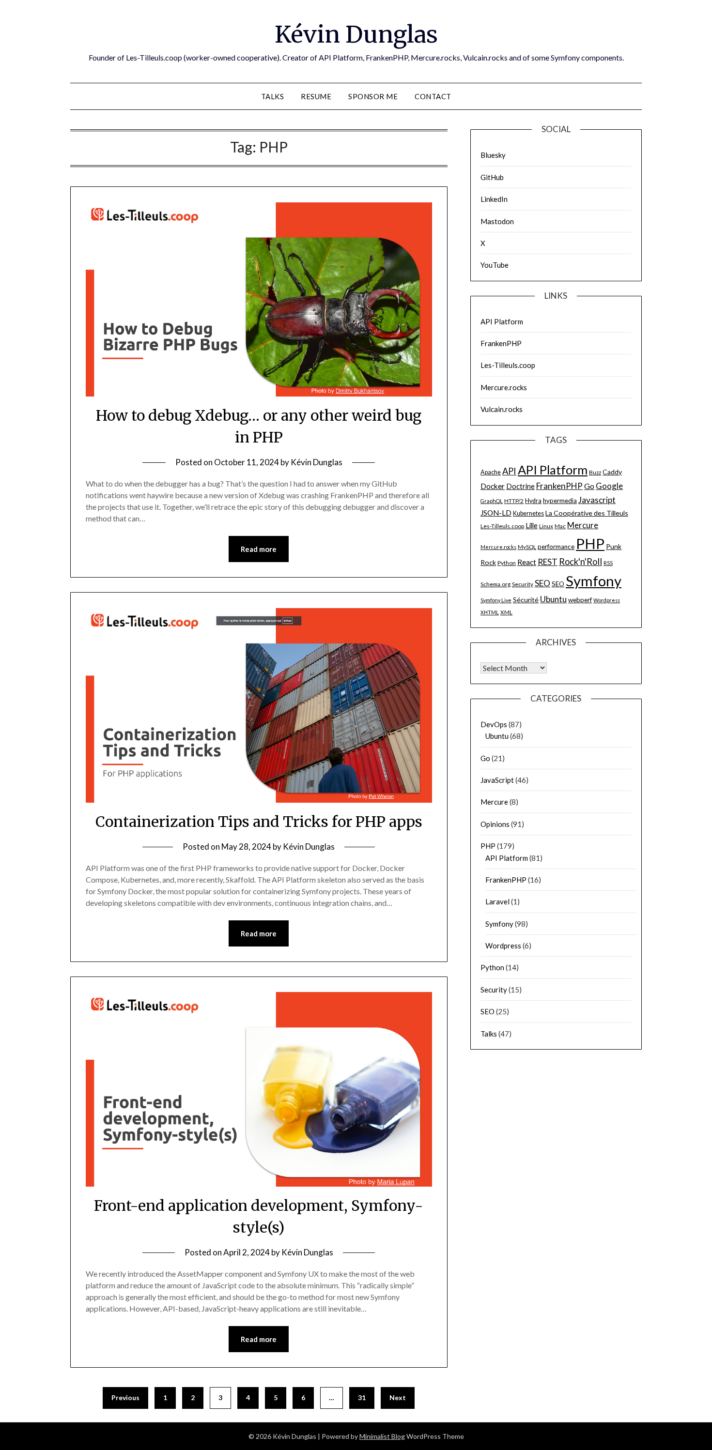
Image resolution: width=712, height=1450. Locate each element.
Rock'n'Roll (580, 561)
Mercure (582, 525)
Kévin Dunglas (356, 34)
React (526, 562)
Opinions (495, 824)
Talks (272, 96)
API (509, 471)
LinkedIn (494, 199)
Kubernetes (528, 513)
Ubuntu (553, 599)
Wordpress (606, 600)
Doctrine (520, 486)
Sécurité (526, 599)
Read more (259, 549)
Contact (433, 96)
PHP (590, 543)
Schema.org (495, 584)
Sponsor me (373, 96)
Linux (546, 526)
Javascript (597, 500)
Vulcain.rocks (501, 409)
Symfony (593, 580)
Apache (490, 472)
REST (547, 562)
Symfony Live (495, 600)
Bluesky (493, 155)
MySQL (527, 546)
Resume (316, 96)
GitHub (492, 177)
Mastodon (497, 221)
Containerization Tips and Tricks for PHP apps (258, 821)
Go (589, 485)
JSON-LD (495, 512)
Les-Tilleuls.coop (507, 365)
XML (506, 612)
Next (397, 1397)
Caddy (612, 472)
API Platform (501, 321)
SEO (542, 583)
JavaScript (497, 780)
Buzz (595, 472)
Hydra (533, 500)
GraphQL (491, 501)
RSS (608, 563)
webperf (580, 600)
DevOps (493, 724)
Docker (492, 486)
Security (522, 584)
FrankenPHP (501, 343)
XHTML (489, 612)
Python (506, 562)
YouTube (494, 264)
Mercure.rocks (503, 387)
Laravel (497, 901)
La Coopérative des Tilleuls (586, 513)
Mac (560, 526)
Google (609, 486)
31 (362, 1397)
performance (556, 546)
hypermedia (560, 500)
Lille (532, 525)
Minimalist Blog (382, 1436)
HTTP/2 (514, 500)
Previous (125, 1397)
